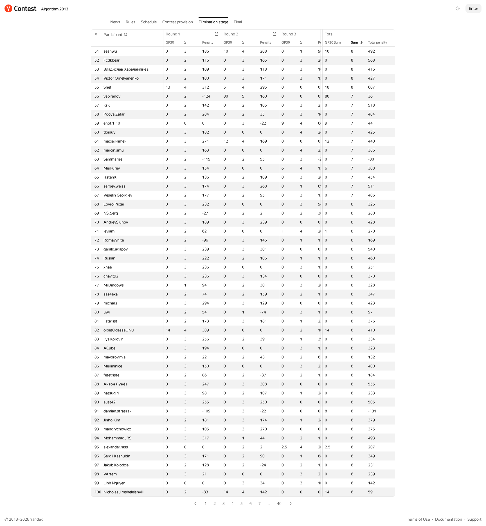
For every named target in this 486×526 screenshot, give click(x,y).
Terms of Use (418, 519)
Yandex (36, 519)
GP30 (170, 42)
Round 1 (173, 34)
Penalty (207, 42)
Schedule (149, 22)
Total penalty (377, 42)
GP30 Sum (333, 42)
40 (279, 503)
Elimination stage (213, 22)
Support (474, 519)
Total (329, 34)
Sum (354, 42)
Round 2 (231, 34)
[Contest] (20, 8)
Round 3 (289, 34)
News (115, 22)
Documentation (448, 519)
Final (238, 22)
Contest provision (177, 22)
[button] (116, 34)
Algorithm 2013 (54, 9)
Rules (130, 22)
